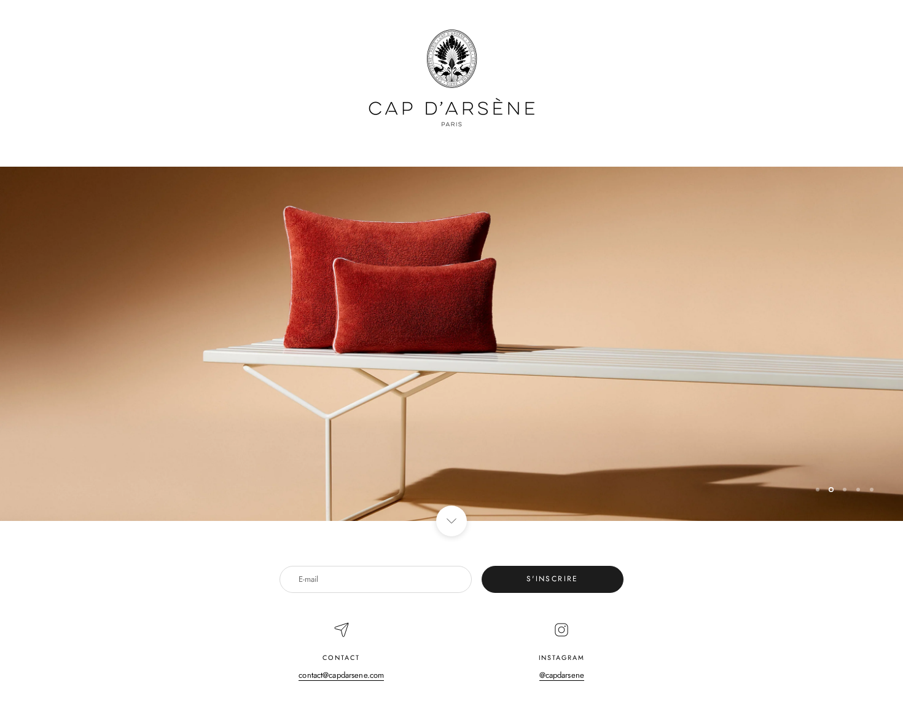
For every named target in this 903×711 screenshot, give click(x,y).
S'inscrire (552, 578)
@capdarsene (561, 675)
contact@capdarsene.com (341, 675)
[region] (451, 344)
